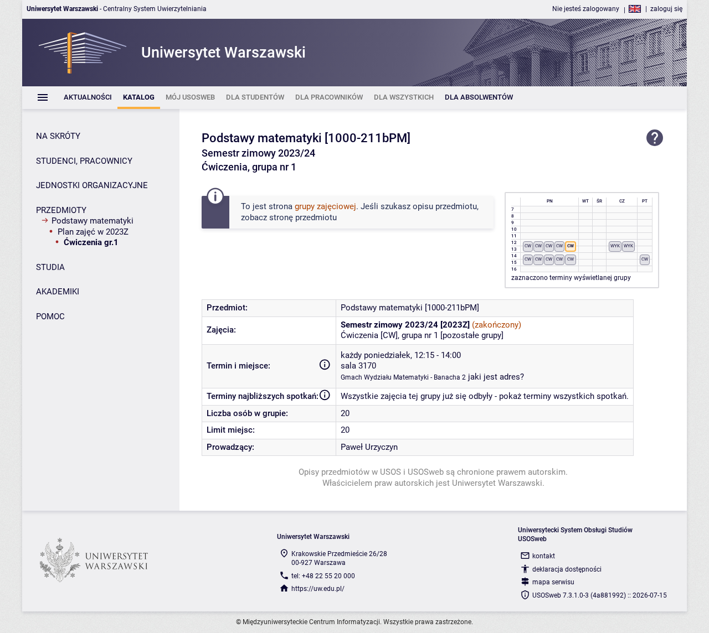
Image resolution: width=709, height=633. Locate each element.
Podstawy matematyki (92, 221)
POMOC (50, 316)
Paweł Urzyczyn (369, 447)
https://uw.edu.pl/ (318, 589)
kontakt (543, 556)
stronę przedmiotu (303, 217)
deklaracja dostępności (567, 569)
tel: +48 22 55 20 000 (323, 576)
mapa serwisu (553, 582)
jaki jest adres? (496, 377)
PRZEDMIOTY (61, 210)
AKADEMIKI (57, 292)
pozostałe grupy (472, 335)
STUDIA (50, 267)
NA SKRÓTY (58, 136)
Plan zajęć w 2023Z (93, 232)
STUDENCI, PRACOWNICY (84, 161)
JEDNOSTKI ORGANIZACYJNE (92, 185)
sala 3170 (358, 366)
